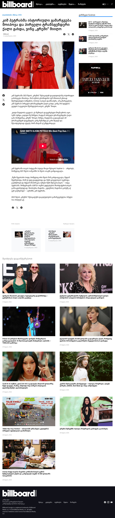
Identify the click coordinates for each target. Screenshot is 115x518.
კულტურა (48, 502)
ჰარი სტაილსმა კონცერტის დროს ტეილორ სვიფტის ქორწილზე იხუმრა (98, 37)
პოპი (20, 15)
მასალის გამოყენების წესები (12, 502)
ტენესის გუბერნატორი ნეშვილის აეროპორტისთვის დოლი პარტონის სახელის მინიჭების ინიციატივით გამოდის (84, 297)
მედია (66, 502)
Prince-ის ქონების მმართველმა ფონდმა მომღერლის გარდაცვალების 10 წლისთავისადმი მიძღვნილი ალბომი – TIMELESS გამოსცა (26, 341)
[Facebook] (105, 502)
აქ (23, 200)
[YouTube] (112, 502)
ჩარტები (73, 502)
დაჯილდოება (7, 15)
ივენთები (57, 502)
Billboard (6, 34)
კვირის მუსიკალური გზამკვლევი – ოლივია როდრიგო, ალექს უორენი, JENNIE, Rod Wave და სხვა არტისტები (85, 385)
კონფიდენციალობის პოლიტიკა (13, 504)
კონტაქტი (5, 500)
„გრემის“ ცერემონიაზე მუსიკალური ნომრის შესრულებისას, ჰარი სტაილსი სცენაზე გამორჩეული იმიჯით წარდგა (30, 238)
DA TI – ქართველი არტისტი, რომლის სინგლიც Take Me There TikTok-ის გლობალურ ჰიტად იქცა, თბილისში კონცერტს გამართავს (100, 24)
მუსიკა (15, 15)
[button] (105, 4)
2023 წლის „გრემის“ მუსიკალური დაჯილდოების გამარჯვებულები (55, 234)
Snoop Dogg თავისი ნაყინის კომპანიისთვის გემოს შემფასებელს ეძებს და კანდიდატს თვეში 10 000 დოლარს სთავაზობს (26, 474)
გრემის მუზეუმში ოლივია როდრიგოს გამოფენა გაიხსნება (84, 429)
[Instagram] (108, 502)
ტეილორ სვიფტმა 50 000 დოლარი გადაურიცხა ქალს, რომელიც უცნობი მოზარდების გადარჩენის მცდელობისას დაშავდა (86, 340)
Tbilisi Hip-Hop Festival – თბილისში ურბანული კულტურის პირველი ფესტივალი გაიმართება (25, 430)
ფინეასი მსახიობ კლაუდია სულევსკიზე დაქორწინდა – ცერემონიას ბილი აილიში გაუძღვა (98, 50)
